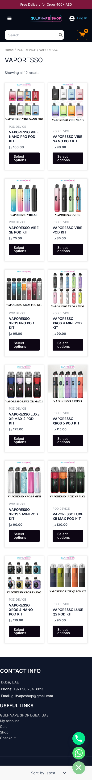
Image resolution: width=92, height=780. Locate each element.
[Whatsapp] (78, 753)
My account (9, 721)
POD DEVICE (26, 50)
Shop (4, 732)
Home (9, 50)
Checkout (8, 738)
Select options (20, 158)
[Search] (61, 35)
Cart (3, 727)
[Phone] (78, 738)
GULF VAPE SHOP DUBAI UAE (24, 715)
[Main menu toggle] (9, 18)
